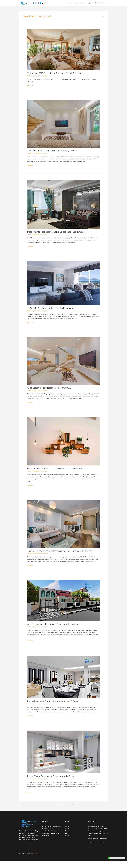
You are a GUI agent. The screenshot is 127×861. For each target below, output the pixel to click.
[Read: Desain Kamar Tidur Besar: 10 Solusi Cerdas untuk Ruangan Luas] (63, 204)
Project (89, 3)
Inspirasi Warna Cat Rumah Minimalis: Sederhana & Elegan (53, 701)
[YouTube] (44, 3)
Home (70, 3)
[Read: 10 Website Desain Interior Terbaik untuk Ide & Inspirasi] (63, 283)
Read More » (30, 85)
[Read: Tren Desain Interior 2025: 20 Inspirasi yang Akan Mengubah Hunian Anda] (63, 523)
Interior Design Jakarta (47, 826)
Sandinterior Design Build (34, 853)
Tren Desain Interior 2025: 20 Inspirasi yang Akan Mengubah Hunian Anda (59, 551)
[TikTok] (42, 3)
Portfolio (82, 3)
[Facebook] (33, 3)
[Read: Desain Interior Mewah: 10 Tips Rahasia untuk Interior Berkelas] (63, 441)
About (75, 3)
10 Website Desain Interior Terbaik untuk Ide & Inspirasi (51, 308)
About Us (67, 826)
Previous (24, 805)
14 (72, 805)
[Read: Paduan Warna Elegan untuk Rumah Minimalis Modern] (63, 751)
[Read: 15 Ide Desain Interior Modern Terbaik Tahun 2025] (63, 361)
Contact (102, 3)
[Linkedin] (40, 3)
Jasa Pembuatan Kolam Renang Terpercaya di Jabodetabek (54, 624)
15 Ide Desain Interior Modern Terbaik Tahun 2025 (49, 388)
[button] (107, 3)
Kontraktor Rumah (46, 835)
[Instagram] (38, 3)
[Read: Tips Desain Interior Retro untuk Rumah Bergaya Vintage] (63, 123)
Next (104, 805)
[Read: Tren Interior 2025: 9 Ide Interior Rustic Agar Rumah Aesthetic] (63, 49)
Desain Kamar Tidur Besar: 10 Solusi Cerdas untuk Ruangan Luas (55, 232)
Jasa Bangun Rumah (54, 833)
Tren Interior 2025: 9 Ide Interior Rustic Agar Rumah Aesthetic (54, 73)
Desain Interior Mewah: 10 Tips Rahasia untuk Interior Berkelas (54, 469)
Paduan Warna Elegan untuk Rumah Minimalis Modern (51, 776)
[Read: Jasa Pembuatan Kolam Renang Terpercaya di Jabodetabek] (63, 600)
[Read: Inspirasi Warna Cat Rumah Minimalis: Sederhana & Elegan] (63, 676)
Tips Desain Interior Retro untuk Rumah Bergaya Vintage (52, 151)
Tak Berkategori (31, 76)
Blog (96, 3)
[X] (36, 3)
